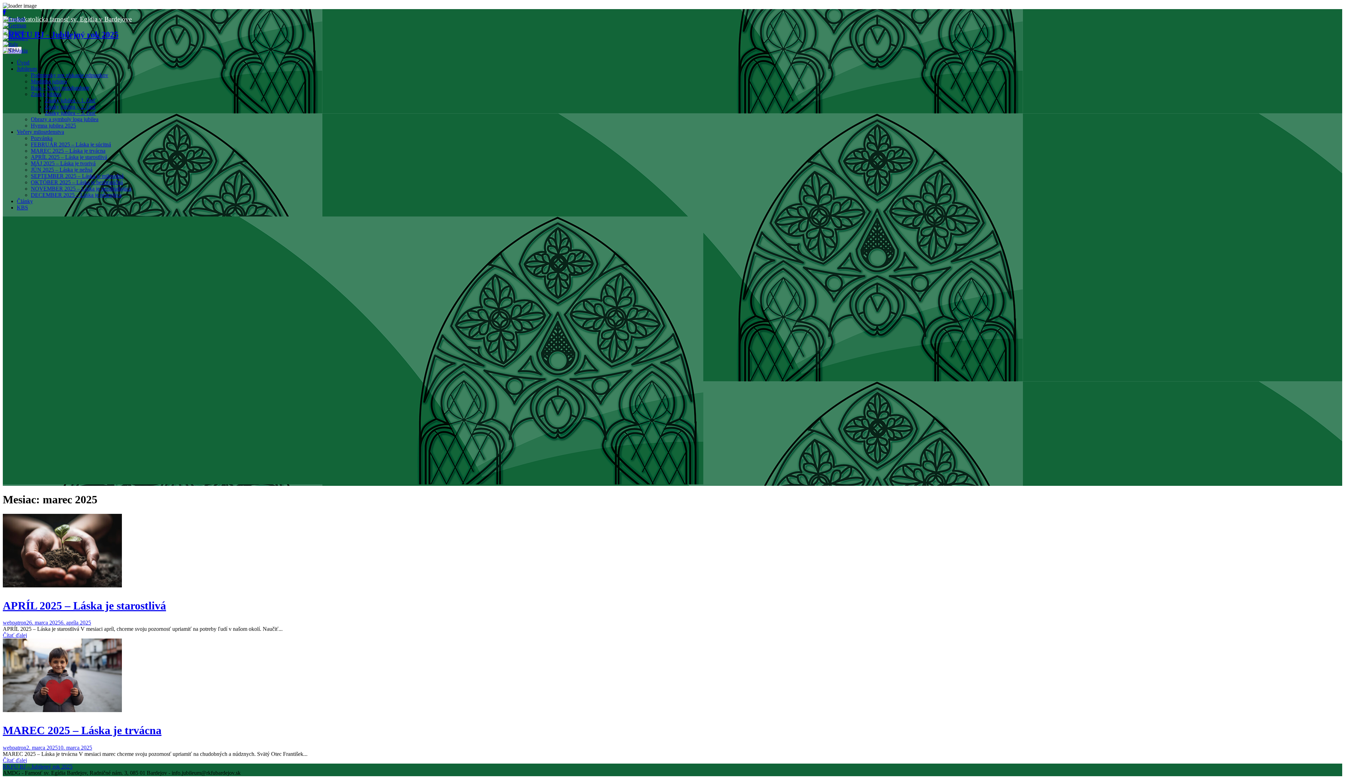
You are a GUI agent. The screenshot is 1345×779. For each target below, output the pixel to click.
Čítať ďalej (15, 635)
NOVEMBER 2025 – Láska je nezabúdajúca (81, 189)
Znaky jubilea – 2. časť (70, 107)
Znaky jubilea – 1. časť (70, 100)
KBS (22, 208)
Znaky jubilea (46, 94)
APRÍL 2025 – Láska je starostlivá (69, 157)
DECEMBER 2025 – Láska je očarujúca (76, 195)
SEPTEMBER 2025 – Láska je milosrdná (77, 176)
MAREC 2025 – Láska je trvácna (68, 151)
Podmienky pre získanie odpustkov (69, 75)
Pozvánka (42, 138)
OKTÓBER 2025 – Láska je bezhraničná (77, 182)
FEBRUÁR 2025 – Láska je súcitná (71, 144)
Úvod (23, 63)
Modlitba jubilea (49, 81)
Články (25, 201)
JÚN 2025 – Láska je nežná (61, 170)
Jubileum (27, 69)
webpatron (14, 623)
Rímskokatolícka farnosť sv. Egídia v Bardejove (67, 19)
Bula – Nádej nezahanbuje (60, 88)
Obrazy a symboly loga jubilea (64, 119)
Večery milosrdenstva (40, 132)
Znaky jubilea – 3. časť (70, 113)
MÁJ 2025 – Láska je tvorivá (63, 163)
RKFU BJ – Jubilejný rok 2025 (38, 767)
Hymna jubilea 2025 (53, 126)
